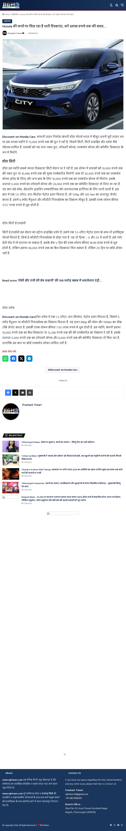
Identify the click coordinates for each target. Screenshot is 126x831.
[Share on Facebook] (13, 358)
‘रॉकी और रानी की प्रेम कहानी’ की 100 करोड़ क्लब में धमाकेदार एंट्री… (60, 280)
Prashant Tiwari (15, 33)
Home (7, 14)
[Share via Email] (23, 393)
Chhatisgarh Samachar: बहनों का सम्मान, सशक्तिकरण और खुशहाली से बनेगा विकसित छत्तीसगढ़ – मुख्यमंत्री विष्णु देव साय (71, 485)
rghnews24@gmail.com (76, 794)
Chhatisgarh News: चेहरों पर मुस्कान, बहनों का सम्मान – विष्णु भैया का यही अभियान (58, 442)
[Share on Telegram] (29, 358)
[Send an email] (23, 33)
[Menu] (122, 6)
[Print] (30, 393)
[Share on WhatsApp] (5, 358)
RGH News (44, 825)
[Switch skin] (111, 6)
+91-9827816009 (73, 798)
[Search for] (116, 6)
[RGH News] (11, 5)
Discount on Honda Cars (18, 137)
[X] (15, 393)
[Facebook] (8, 393)
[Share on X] (21, 358)
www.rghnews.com (12, 780)
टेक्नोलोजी (15, 14)
